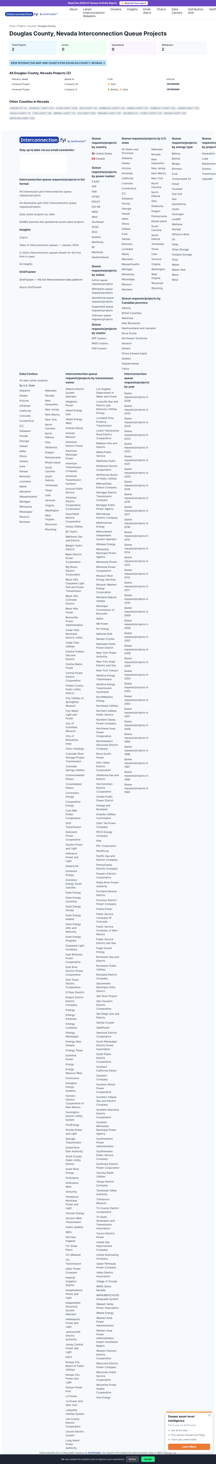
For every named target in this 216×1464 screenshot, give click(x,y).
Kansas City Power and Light (73, 1378)
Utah (154, 254)
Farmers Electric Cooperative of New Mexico (75, 1101)
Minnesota (128, 274)
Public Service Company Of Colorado (104, 917)
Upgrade (207, 178)
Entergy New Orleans (73, 1043)
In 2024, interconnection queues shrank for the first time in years (50, 254)
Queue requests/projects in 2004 (136, 674)
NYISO (95, 196)
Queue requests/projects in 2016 (136, 523)
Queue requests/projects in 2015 (136, 535)
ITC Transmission (73, 1261)
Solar (175, 259)
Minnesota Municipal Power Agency (106, 553)
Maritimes (97, 242)
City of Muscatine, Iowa (72, 739)
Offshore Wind (180, 234)
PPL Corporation (106, 845)
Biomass (177, 168)
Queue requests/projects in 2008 (136, 624)
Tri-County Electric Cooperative (107, 1210)
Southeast (98, 221)
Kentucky (127, 243)
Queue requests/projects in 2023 (136, 434)
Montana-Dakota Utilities (106, 599)
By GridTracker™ (49, 14)
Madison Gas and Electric (106, 445)
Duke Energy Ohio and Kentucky (73, 928)
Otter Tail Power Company (106, 825)
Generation (208, 153)
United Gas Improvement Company (104, 1246)
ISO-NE (96, 206)
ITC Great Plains (71, 1247)
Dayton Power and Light (74, 846)
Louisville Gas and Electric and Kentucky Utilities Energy (107, 407)
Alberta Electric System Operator (75, 392)
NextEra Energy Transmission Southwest (105, 688)
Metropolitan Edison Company (106, 485)
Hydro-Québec (74, 1227)
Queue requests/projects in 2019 (136, 485)
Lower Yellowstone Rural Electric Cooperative (107, 434)
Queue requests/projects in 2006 (136, 649)
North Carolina (156, 185)
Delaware (127, 198)
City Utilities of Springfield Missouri (75, 702)
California (127, 178)
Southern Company (102, 1077)
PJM (94, 191)
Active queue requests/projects (102, 281)
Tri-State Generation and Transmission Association (105, 1222)
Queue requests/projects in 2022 (136, 447)
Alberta (126, 308)
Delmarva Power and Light (72, 857)
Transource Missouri (103, 1201)
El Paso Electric (75, 992)
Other (175, 244)
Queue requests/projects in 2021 (136, 460)
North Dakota (155, 194)
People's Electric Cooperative (106, 875)
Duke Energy (73, 892)
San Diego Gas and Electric (107, 1015)
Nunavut (127, 343)
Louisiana (127, 249)
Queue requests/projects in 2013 (136, 561)
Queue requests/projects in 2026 (136, 397)
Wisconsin (157, 283)
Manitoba (97, 252)
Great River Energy (72, 1170)
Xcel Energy (103, 1397)
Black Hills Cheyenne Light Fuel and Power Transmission (75, 585)
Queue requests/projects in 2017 (136, 510)
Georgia (126, 208)
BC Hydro (71, 531)
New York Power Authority (106, 654)
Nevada (32, 26)
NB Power (102, 623)
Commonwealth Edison (75, 777)
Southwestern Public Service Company (104, 1155)
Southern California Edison (106, 1068)
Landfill (176, 219)
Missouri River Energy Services (106, 577)
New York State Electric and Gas (106, 663)
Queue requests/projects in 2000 (136, 725)
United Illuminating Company (107, 1256)
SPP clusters (99, 338)
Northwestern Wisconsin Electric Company (107, 744)
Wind (175, 279)
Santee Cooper (105, 1022)
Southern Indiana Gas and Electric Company (106, 1100)
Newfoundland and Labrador (139, 328)
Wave (175, 274)
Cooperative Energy (73, 803)
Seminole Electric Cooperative (106, 1034)
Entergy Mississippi (72, 1034)
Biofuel (176, 158)
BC (93, 247)
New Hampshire (157, 161)
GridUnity (71, 1191)
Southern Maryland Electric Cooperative (107, 1113)
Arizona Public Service (74, 490)
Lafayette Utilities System (75, 1411)
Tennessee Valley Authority (106, 1192)
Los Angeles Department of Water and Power (106, 392)
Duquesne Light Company (75, 947)
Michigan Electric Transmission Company (106, 496)
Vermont (156, 259)
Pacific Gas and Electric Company (107, 857)
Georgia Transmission (73, 1140)
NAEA (99, 618)
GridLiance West (72, 1184)
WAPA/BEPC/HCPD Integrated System (107, 1297)
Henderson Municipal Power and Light (72, 1202)
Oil (173, 239)
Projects (21, 26)
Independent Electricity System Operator (73, 1308)
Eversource (72, 1078)
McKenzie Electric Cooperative (106, 467)
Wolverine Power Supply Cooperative (106, 1388)
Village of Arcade (106, 1281)
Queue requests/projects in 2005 (136, 662)
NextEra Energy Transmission (105, 677)
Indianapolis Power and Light (73, 1323)
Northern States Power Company (106, 721)
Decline (132, 1459)
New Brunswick (131, 323)
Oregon (155, 211)
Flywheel (177, 188)
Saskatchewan (100, 257)
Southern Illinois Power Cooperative (105, 1088)
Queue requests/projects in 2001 (136, 712)
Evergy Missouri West (74, 1071)
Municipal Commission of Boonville (105, 609)
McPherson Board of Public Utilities (106, 476)
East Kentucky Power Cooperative (74, 958)
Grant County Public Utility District (74, 1160)
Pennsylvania (159, 216)
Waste (175, 264)
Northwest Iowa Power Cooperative (105, 732)
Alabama (127, 158)
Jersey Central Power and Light (74, 1348)
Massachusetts (130, 264)
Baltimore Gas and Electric (74, 538)
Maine (125, 254)
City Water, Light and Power (72, 714)
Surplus (206, 168)
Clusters (115, 9)
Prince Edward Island (134, 353)
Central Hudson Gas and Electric (75, 655)
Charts (161, 9)
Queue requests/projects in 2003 (136, 687)
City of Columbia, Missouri (72, 727)
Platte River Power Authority (107, 884)
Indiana (126, 228)
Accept (148, 1459)
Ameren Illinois (74, 428)
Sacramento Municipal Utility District (106, 987)
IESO (94, 232)
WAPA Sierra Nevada (103, 1288)
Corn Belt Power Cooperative (73, 814)
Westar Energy (105, 1312)
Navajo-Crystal (105, 638)
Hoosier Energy (75, 1213)
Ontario (126, 348)
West (95, 216)
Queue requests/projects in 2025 (136, 409)
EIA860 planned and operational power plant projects (51, 221)
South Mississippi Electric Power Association (106, 1045)
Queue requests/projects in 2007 (136, 636)
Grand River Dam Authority (74, 1149)
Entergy (70, 1009)
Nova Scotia (129, 333)
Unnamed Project (21, 84)
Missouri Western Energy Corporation (106, 588)
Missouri (127, 284)
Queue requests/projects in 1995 (136, 788)
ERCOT (96, 201)
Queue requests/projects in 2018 (136, 498)
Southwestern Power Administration (105, 1142)
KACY (69, 1357)
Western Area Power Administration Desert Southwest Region (107, 1338)
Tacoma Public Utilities (105, 1174)
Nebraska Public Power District (106, 645)
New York (157, 178)
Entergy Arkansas (71, 1016)
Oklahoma (157, 206)
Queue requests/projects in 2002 (136, 700)
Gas (174, 199)
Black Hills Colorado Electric (72, 599)
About (73, 9)
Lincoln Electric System (75, 1433)
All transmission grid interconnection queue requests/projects (45, 193)
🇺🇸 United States (102, 153)
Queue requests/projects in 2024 (136, 422)
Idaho (125, 218)
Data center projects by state (37, 214)
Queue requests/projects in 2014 (136, 548)
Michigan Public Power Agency (105, 506)
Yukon (125, 368)
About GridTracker (30, 287)
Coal (174, 173)
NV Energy (102, 628)
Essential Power (71, 1057)
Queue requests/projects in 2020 (136, 472)
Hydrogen (178, 214)
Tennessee (157, 243)
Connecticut (129, 188)
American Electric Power (74, 443)
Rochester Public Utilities (106, 967)
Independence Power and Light (74, 1294)
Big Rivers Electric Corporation (73, 570)
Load (205, 158)
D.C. (124, 193)
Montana (127, 289)
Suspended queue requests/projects (102, 308)
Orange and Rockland (103, 807)
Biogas (176, 163)
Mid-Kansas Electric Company (107, 515)
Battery (176, 153)
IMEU (69, 1232)
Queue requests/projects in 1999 (136, 737)
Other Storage (180, 249)
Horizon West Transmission (74, 1220)
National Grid (104, 633)
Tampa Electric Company (105, 1183)
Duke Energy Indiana (73, 917)
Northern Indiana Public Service (106, 712)
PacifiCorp (102, 850)
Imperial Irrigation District (71, 1281)
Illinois (125, 223)
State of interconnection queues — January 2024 (49, 245)
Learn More (189, 1446)
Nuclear (176, 229)
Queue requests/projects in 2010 (136, 599)
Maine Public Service (103, 453)
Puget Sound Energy (104, 949)
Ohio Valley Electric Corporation (103, 766)
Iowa (124, 233)
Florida (126, 203)
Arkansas (127, 173)
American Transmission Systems (73, 479)
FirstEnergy (72, 1124)
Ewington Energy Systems (71, 1087)
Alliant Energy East (74, 412)
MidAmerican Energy (104, 524)
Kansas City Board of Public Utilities (75, 1365)
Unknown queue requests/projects (102, 317)
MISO (95, 211)
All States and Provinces (130, 151)
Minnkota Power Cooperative (106, 568)
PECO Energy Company (104, 833)
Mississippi (128, 279)
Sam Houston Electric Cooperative (104, 1005)
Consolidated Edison (74, 785)
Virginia (155, 264)
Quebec (96, 237)
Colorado (127, 183)
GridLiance (72, 1177)
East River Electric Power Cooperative (74, 970)
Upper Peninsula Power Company (106, 1265)
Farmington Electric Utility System (74, 1116)
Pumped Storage (182, 254)
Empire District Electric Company (74, 1001)
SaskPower (103, 1027)
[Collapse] (209, 1415)
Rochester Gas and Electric (107, 958)
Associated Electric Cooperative (73, 517)
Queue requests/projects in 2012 (136, 573)
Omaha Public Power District (104, 798)
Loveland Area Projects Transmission (105, 421)
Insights (132, 9)
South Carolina (156, 228)
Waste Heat (179, 269)
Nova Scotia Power (103, 755)
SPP (94, 186)
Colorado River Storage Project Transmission (75, 757)
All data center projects (33, 380)
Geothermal (179, 204)
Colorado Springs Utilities (75, 768)
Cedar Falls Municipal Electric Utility (74, 633)
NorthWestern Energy (104, 698)
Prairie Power (104, 909)
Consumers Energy (72, 794)
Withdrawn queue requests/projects (102, 290)
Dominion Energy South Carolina (74, 883)
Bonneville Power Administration (74, 621)
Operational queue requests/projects (103, 299)
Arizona (126, 168)
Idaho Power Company (73, 1270)
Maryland (127, 259)
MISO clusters (100, 343)
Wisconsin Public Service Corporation (106, 1376)
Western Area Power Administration (105, 1321)
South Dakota (155, 237)
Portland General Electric (106, 893)
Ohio (154, 201)
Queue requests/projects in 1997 (136, 763)
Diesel (175, 183)
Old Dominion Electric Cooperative (104, 787)
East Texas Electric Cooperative (73, 983)
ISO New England (71, 1239)
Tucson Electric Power (105, 1235)
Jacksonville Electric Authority (73, 1335)
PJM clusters (99, 348)
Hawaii (126, 213)
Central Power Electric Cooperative (74, 676)
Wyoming (157, 288)
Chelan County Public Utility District (74, 689)
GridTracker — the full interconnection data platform (51, 279)
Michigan (127, 269)
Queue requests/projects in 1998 (136, 750)
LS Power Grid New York (74, 1403)
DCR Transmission (73, 825)
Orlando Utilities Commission (106, 816)
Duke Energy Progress (73, 938)
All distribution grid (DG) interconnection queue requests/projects (47, 204)
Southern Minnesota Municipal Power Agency (106, 1128)
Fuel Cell (177, 193)
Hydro (175, 209)
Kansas (126, 238)
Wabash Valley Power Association (107, 1305)
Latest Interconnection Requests (94, 13)
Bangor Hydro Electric (74, 547)
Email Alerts (147, 11)
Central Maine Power (74, 665)
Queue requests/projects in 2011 (136, 586)
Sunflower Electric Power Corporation (107, 1165)
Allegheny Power (71, 403)
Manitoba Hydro (106, 460)
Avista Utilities (74, 526)
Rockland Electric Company (106, 976)
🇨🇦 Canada (98, 158)
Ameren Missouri (71, 435)
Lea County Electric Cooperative (73, 1422)
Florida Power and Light (74, 1131)
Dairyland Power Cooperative (73, 835)
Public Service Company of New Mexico (106, 930)
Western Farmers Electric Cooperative (106, 1354)
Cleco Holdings (75, 748)
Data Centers (177, 11)
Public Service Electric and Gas (106, 941)
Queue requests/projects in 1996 (136, 775)
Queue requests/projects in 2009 (136, 611)
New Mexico (158, 173)
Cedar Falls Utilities (72, 644)
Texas (154, 249)
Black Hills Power (72, 610)
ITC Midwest (73, 1254)
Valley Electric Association (104, 1274)
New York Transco (107, 670)
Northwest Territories (134, 338)
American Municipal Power (71, 454)
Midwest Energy (106, 544)
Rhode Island (159, 221)
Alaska (126, 163)
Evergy (70, 1064)
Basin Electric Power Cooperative (74, 558)
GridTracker (94, 1452)
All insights (25, 264)
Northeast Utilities (107, 705)
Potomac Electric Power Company (106, 902)
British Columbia (131, 313)
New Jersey (158, 168)
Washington (158, 269)
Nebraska (157, 149)
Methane (177, 224)
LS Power (71, 1396)
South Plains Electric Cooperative (103, 1058)
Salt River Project (106, 996)
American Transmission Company (73, 467)
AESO (95, 226)
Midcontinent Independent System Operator (106, 535)
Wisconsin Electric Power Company (107, 1365)
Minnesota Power (106, 561)
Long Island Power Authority (72, 1444)
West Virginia (155, 276)
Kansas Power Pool (74, 1389)
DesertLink (72, 866)
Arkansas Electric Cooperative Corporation (73, 503)
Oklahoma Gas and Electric (107, 777)
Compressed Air (181, 178)
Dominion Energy (71, 873)
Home (12, 26)
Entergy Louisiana (71, 1025)
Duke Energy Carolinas (73, 899)
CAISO (95, 181)
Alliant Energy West (74, 421)
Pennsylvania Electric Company (107, 866)
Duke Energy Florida (73, 908)
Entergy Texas (74, 1050)
